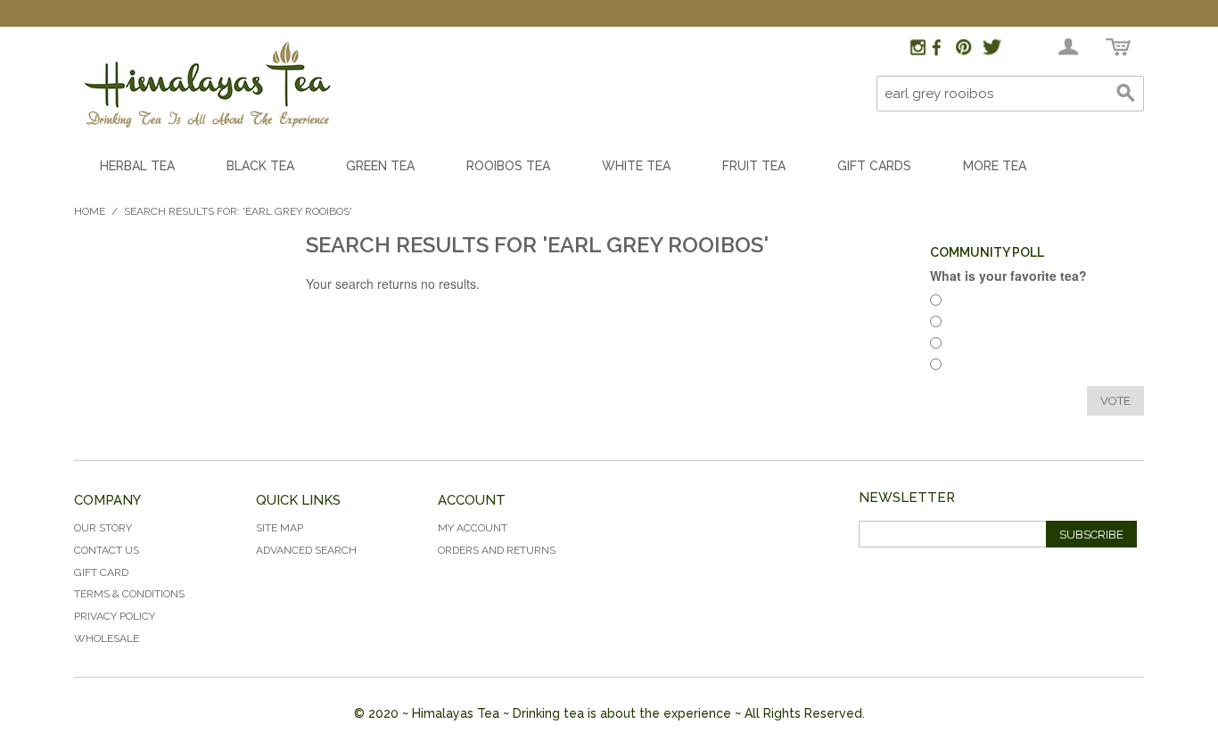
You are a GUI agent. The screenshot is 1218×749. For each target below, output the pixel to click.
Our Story (103, 528)
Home (89, 211)
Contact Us (106, 550)
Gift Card (101, 572)
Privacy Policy (114, 616)
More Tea (994, 166)
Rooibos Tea (508, 166)
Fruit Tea (754, 166)
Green (969, 367)
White (968, 345)
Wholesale (106, 638)
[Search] (1126, 93)
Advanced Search (306, 550)
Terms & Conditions (129, 594)
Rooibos (974, 324)
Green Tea (380, 166)
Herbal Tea (137, 166)
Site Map (279, 528)
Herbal (970, 303)
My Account (472, 528)
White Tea (636, 166)
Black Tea (260, 166)
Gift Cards (874, 166)
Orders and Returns (497, 550)
